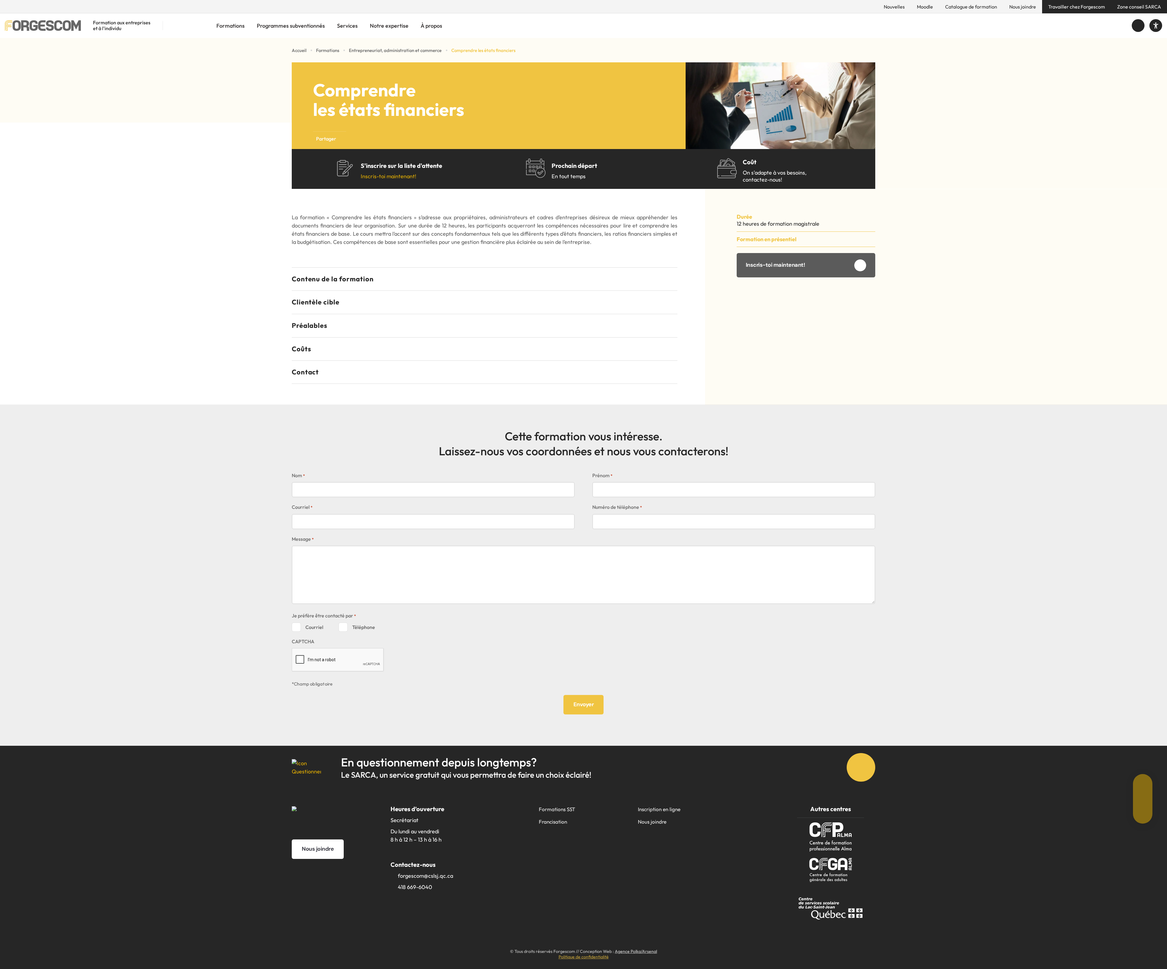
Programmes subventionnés (291, 25)
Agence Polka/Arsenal (636, 951)
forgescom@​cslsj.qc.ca (425, 875)
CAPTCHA (303, 641)
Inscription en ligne (659, 809)
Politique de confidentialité (584, 957)
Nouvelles (894, 7)
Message (303, 539)
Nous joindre (1022, 7)
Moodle (925, 7)
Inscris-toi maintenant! (388, 176)
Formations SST (557, 809)
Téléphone (363, 627)
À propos (431, 25)
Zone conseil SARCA (1139, 7)
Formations (230, 25)
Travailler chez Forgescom (1076, 7)
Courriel (302, 507)
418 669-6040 (415, 887)
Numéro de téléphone (617, 507)
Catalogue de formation (971, 7)
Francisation (553, 821)
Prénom (602, 475)
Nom (298, 475)
